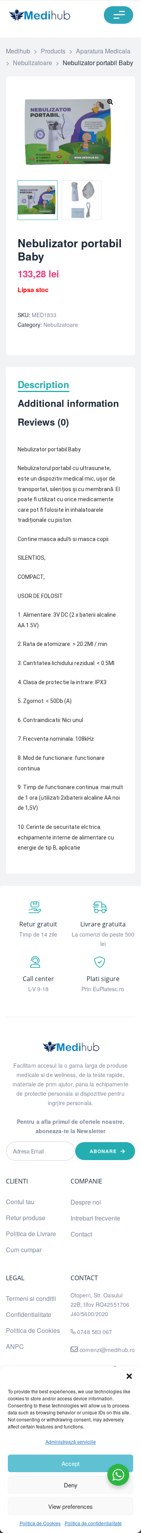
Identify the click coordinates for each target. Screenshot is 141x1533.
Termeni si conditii (31, 1298)
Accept (70, 1463)
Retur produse (25, 1217)
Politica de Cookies (40, 1523)
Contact (81, 1234)
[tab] (70, 388)
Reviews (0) (43, 422)
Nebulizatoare (60, 324)
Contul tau (20, 1201)
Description (43, 385)
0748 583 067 (94, 1332)
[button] (129, 1376)
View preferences (70, 1506)
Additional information (68, 403)
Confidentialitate (28, 1314)
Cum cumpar (24, 1249)
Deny (71, 1485)
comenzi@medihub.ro (106, 1350)
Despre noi (85, 1202)
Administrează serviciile (70, 1441)
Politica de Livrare (31, 1233)
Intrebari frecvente (95, 1218)
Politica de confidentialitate (93, 1523)
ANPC (15, 1346)
